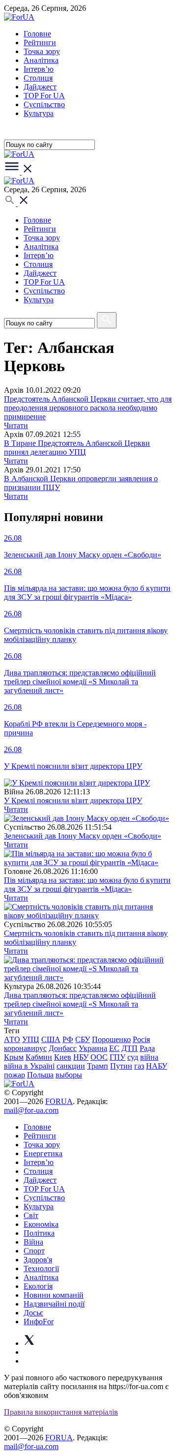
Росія (141, 1039)
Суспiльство (44, 104)
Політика (39, 1233)
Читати (16, 425)
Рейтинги (40, 42)
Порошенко (111, 1039)
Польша (40, 1075)
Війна (33, 1242)
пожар (14, 1075)
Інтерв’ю (39, 69)
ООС (99, 1057)
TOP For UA (44, 95)
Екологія (38, 1286)
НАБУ (156, 1066)
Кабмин (39, 1057)
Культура (39, 113)
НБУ (80, 1057)
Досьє (33, 1313)
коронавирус (25, 1048)
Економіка (41, 1224)
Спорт (34, 1251)
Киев (62, 1057)
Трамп (97, 1066)
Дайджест (40, 87)
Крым (14, 1057)
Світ (31, 1215)
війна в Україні (29, 1066)
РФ (67, 1039)
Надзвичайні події (54, 1304)
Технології (41, 1268)
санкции (71, 1066)
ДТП (129, 1048)
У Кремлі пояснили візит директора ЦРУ (73, 800)
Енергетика (43, 1153)
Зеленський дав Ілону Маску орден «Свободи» (82, 836)
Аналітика (41, 60)
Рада (147, 1048)
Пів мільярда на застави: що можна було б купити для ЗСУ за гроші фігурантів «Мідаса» (87, 884)
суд (132, 1057)
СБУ (82, 1039)
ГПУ (117, 1057)
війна (149, 1057)
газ (139, 1066)
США (50, 1039)
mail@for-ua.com (31, 1110)
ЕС (114, 1048)
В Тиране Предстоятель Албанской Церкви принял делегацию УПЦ (77, 447)
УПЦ (30, 1039)
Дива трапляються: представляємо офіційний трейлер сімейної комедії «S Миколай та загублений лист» (80, 1004)
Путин (121, 1066)
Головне (37, 33)
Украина (93, 1048)
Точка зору (42, 51)
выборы (69, 1075)
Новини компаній (54, 1295)
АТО (12, 1039)
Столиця (38, 78)
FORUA (59, 1101)
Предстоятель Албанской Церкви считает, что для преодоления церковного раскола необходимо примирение (88, 408)
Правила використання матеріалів (61, 1412)
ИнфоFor (39, 1321)
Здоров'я (38, 1259)
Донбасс (63, 1048)
